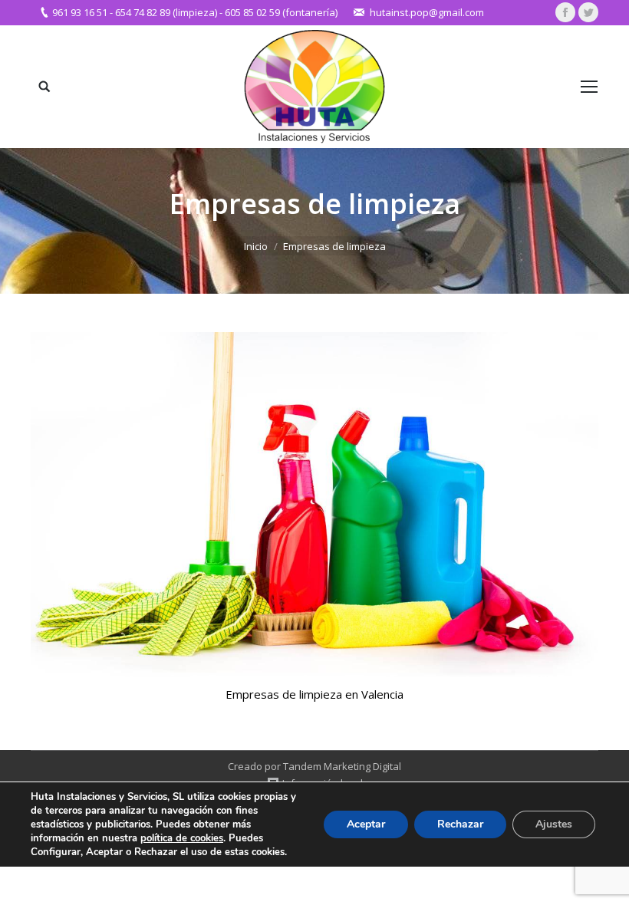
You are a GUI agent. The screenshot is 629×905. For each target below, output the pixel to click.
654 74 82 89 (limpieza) (166, 12)
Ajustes (553, 824)
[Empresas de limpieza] (314, 504)
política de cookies (181, 838)
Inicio (256, 246)
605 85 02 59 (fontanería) (281, 12)
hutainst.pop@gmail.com (427, 12)
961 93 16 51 (79, 12)
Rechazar (460, 824)
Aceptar (366, 824)
